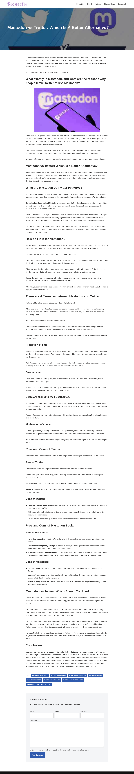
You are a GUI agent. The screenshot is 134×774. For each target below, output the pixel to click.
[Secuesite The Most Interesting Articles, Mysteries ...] (17, 4)
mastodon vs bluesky (40, 675)
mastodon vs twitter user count (39, 684)
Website (83, 711)
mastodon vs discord (58, 675)
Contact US (122, 4)
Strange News (109, 4)
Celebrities (80, 4)
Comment (34, 721)
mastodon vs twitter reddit (73, 680)
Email (58, 711)
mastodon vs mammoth (77, 675)
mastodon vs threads (52, 680)
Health (89, 4)
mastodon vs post (95, 675)
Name (32, 711)
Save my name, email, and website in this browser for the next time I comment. (60, 750)
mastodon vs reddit (34, 680)
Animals (98, 4)
